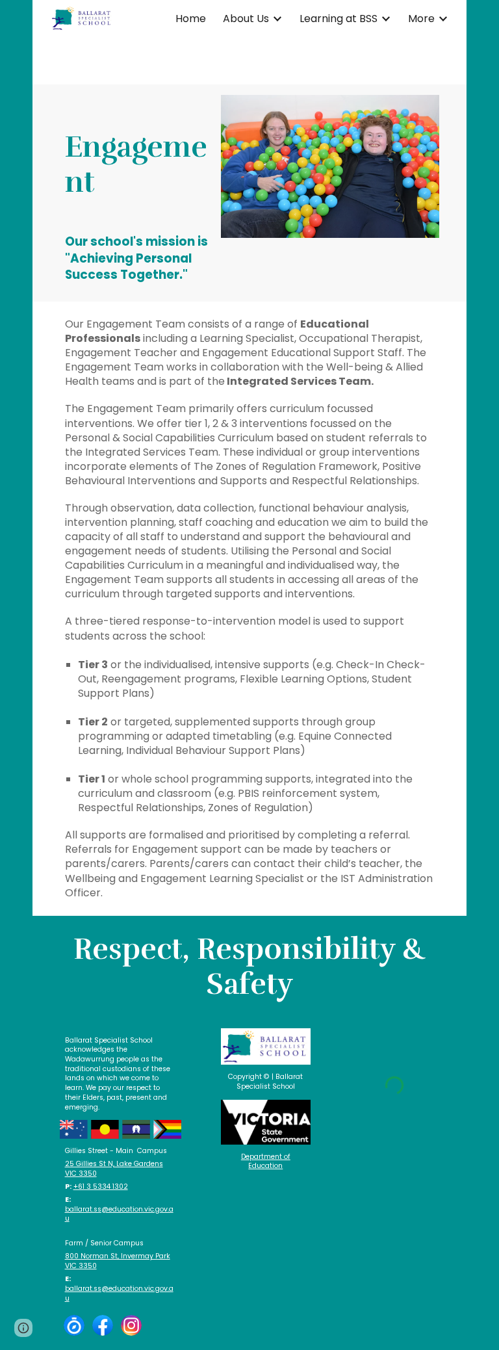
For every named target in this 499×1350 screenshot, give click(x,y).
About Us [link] (246, 18)
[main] (137, 151)
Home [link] (190, 18)
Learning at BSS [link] (338, 18)
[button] (23, 1328)
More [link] (421, 18)
